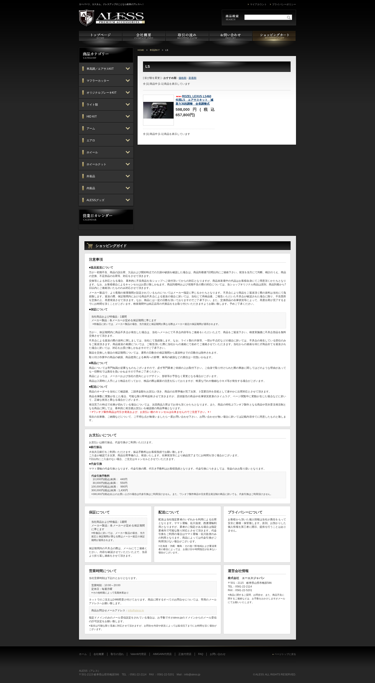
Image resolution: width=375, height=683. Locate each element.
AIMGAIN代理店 (162, 654)
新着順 (192, 77)
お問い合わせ (217, 654)
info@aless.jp (136, 610)
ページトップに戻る (285, 654)
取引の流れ (117, 654)
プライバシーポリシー (284, 4)
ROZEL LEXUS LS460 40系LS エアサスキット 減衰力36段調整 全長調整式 (194, 100)
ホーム (83, 654)
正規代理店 (184, 654)
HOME (141, 50)
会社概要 (99, 654)
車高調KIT (155, 50)
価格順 (182, 77)
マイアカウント (258, 4)
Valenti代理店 (138, 654)
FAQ (200, 654)
